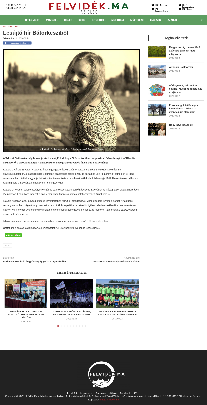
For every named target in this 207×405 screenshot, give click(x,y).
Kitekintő (98, 20)
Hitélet (67, 20)
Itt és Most (32, 20)
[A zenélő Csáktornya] (157, 71)
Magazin (155, 20)
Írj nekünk (72, 393)
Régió (81, 20)
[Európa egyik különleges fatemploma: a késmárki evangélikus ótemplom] (157, 110)
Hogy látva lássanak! (181, 125)
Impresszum (86, 393)
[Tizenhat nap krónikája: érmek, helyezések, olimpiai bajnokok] (71, 293)
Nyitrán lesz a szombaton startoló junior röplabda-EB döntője (26, 314)
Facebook (125, 393)
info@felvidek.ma (109, 399)
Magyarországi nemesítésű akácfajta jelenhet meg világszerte (184, 50)
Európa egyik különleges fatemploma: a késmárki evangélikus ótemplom (183, 108)
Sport (7, 246)
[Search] (202, 20)
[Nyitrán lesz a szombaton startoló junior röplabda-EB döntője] (26, 293)
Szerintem (117, 20)
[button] (8, 304)
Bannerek (101, 393)
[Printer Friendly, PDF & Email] (13, 235)
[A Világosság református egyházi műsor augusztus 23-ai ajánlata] (157, 90)
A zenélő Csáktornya (181, 67)
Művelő (51, 20)
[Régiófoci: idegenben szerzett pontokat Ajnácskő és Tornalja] (117, 293)
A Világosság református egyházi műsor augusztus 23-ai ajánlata (186, 89)
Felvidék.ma (8, 38)
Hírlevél (113, 393)
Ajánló (172, 20)
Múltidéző (137, 20)
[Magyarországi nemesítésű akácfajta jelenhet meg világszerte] (157, 52)
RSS (135, 393)
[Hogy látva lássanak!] (157, 129)
